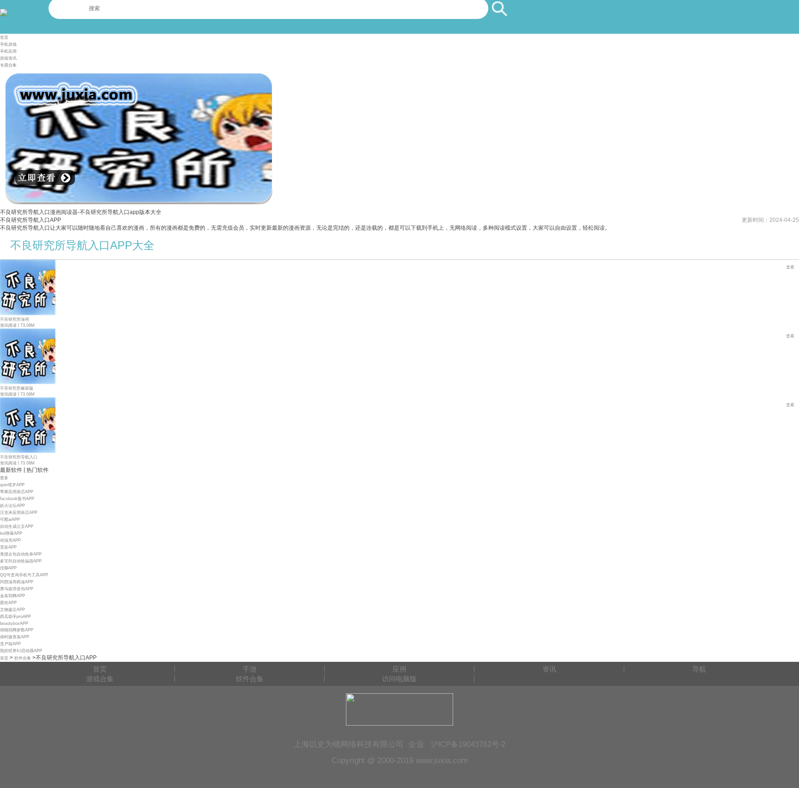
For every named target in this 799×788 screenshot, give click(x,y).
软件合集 (22, 658)
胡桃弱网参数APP (16, 630)
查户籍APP (10, 643)
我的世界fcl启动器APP (21, 650)
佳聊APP (8, 568)
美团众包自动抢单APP (21, 554)
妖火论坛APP (12, 505)
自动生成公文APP (16, 526)
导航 (699, 669)
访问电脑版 (399, 678)
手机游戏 (8, 44)
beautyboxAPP (14, 623)
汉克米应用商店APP (18, 512)
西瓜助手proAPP (15, 616)
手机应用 (8, 51)
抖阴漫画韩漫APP (16, 582)
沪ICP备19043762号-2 (468, 744)
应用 (399, 669)
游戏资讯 (8, 58)
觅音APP (8, 547)
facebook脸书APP (17, 498)
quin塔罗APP (12, 485)
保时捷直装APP (14, 637)
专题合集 (8, 65)
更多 (4, 478)
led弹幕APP (11, 533)
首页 (4, 37)
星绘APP (8, 602)
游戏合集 (100, 678)
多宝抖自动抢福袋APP (21, 561)
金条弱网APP (12, 595)
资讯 (549, 669)
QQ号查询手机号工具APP (24, 575)
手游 (250, 669)
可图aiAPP (10, 519)
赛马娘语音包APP (16, 588)
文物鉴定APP (12, 609)
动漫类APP (10, 540)
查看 (790, 267)
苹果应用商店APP (16, 491)
